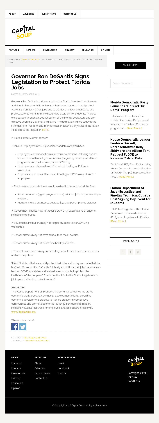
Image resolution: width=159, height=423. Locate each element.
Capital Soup (31, 32)
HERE (45, 129)
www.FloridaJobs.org (23, 311)
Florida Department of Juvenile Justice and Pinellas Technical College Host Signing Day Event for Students (130, 195)
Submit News (131, 65)
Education (17, 383)
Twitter (62, 373)
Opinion (15, 388)
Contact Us (41, 378)
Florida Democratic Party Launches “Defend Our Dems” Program (129, 106)
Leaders (16, 368)
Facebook (63, 368)
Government (40, 338)
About (38, 363)
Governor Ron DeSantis (37, 341)
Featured (28, 338)
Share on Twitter (22, 326)
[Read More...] (134, 128)
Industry (16, 378)
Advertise (40, 368)
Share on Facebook (14, 326)
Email (61, 363)
